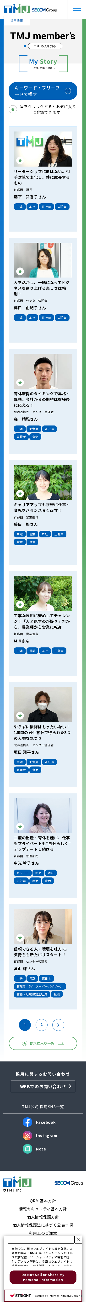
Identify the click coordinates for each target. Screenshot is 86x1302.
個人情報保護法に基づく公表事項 (43, 1225)
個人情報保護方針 (43, 1217)
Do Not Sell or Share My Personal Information (43, 1277)
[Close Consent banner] (78, 1239)
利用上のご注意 (43, 1233)
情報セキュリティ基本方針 (43, 1209)
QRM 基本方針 (43, 1200)
